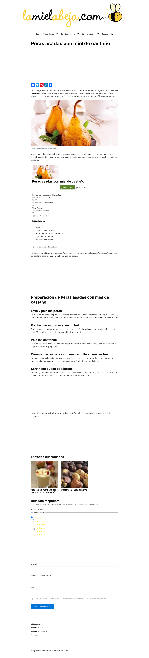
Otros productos (88, 34)
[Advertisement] (74, 66)
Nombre (35, 564)
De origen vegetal (68, 34)
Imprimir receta (68, 187)
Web (32, 587)
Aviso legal (35, 624)
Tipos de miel (49, 34)
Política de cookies (39, 631)
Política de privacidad (40, 627)
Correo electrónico (41, 576)
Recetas (105, 34)
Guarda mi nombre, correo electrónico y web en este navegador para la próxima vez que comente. (70, 599)
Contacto (35, 635)
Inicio (38, 34)
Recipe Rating (37, 509)
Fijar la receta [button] (83, 187)
